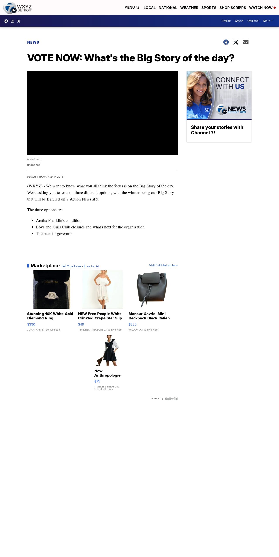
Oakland (253, 21)
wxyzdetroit (7, 21)
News (33, 42)
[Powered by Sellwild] (171, 398)
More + (268, 21)
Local (150, 7)
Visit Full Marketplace (163, 265)
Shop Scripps (232, 7)
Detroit (226, 21)
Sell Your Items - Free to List (80, 266)
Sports (208, 7)
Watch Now (261, 7)
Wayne (239, 21)
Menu (130, 7)
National (168, 7)
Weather (189, 7)
